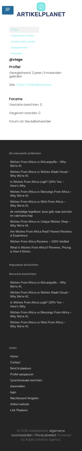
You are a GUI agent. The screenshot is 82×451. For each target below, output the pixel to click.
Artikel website (19, 404)
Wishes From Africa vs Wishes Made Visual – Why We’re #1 (40, 173)
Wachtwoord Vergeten (24, 398)
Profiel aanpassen (21, 374)
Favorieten (16, 53)
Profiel (14, 29)
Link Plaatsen (19, 410)
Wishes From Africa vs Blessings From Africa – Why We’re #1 (41, 193)
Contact (15, 362)
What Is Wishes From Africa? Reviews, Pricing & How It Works (40, 249)
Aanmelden (17, 386)
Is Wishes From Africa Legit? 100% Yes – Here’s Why (37, 183)
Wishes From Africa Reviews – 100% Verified (39, 241)
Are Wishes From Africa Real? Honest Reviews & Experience (41, 233)
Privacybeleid (45, 435)
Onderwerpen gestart (22, 35)
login (13, 392)
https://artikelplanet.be (34, 84)
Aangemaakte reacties (23, 41)
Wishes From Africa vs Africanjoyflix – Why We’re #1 (38, 163)
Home (14, 356)
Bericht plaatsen (20, 368)
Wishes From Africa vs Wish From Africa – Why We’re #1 (37, 203)
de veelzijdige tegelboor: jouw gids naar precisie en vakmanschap (41, 213)
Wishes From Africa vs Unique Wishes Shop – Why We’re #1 (40, 223)
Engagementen (19, 47)
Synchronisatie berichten (26, 380)
